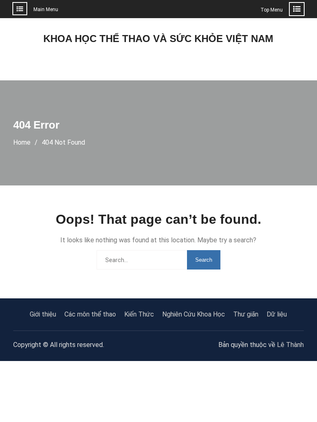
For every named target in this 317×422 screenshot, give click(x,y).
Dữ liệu (277, 314)
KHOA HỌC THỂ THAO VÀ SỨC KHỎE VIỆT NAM (158, 38)
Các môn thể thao (90, 314)
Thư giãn (245, 314)
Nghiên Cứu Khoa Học (193, 314)
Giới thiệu (43, 314)
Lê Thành (290, 345)
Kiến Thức (139, 314)
